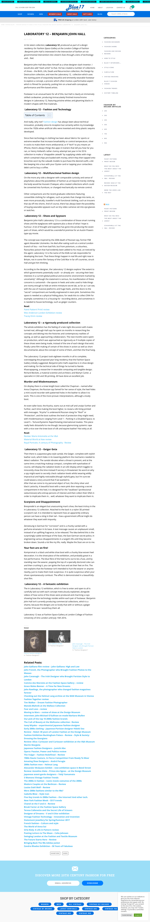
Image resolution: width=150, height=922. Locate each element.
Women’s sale (55, 14)
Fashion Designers (112, 42)
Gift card (87, 14)
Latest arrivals (68, 909)
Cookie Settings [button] (127, 915)
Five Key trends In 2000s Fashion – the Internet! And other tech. (56, 797)
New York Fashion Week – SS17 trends (43, 800)
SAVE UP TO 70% (8, 1)
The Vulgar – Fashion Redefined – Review (44, 754)
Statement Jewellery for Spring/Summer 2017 (47, 820)
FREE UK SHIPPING (50, 1)
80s (105, 138)
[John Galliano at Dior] (59, 636)
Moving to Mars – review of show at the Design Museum (52, 712)
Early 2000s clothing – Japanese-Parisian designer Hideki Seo (54, 728)
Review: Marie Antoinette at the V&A (41, 436)
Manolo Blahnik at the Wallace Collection (44, 705)
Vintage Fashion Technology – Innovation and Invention (52, 816)
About (100, 7)
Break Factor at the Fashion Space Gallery (45, 807)
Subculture (109, 72)
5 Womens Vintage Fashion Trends (41, 777)
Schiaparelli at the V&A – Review (112, 177)
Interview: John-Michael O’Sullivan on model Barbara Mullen (54, 715)
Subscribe (92, 883)
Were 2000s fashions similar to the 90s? (43, 790)
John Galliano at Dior (55, 644)
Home (92, 7)
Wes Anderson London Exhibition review (43, 312)
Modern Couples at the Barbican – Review (45, 784)
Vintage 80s (65, 913)
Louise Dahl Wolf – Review (37, 787)
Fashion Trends (110, 88)
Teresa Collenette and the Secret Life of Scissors (48, 810)
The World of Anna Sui (35, 826)
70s (105, 134)
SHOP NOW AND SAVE (88, 1)
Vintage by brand (42, 909)
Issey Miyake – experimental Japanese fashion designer (52, 725)
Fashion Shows (110, 46)
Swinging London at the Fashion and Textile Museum (50, 836)
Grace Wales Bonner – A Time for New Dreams (47, 686)
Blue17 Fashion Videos (110, 82)
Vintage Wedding (111, 77)
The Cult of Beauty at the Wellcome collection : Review (51, 722)
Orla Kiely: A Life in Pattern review (41, 829)
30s (105, 115)
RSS (107, 204)
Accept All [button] (138, 915)
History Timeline (111, 93)
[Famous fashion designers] (35, 641)
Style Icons (109, 67)
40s (105, 120)
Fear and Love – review (35, 709)
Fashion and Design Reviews (52, 24)
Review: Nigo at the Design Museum (112, 184)
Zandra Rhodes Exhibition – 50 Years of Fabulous (48, 846)
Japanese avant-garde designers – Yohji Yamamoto (49, 774)
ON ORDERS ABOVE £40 (69, 1)
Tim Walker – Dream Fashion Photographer (45, 702)
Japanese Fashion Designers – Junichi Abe (45, 748)
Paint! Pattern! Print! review (36, 309)
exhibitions (55, 853)
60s (105, 129)
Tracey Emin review (33, 316)
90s (105, 143)
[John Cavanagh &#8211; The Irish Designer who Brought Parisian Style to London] (83, 636)
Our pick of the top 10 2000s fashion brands (46, 718)
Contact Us (121, 7)
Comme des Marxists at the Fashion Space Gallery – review (53, 683)
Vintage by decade (99, 904)
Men (41, 14)
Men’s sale (72, 14)
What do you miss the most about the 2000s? (112, 168)
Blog (100, 14)
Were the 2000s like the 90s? (112, 191)
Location (109, 7)
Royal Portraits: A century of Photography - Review (47, 442)
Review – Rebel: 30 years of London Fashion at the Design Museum (57, 731)
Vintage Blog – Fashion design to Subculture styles (24, 24)
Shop (20, 14)
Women (30, 14)
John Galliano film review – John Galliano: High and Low (51, 666)
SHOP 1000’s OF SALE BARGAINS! (29, 1)
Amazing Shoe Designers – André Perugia (44, 761)
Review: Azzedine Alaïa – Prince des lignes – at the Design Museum (57, 771)
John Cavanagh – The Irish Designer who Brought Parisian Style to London (83, 646)
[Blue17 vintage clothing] (75, 8)
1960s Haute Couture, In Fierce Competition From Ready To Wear (56, 758)
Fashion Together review (36, 699)
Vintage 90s (85, 913)
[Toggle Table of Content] (48, 115)
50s (105, 124)
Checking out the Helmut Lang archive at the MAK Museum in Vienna (59, 696)
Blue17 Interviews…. (112, 63)
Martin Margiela (32, 745)
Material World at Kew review (38, 439)
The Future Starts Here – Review (40, 839)
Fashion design (50, 121)
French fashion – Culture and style (41, 823)
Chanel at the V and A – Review (39, 803)
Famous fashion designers (33, 653)
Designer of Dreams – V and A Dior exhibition (46, 813)
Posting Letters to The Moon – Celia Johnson (46, 833)
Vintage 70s (111, 909)
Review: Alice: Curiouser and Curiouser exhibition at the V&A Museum (59, 741)
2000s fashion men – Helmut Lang (41, 764)
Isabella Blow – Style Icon (36, 794)
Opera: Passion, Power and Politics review (45, 751)
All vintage (75, 904)
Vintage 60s (91, 909)
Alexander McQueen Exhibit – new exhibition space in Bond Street (57, 767)
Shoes (65, 853)
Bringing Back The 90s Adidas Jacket (42, 843)
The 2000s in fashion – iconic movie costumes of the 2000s (53, 780)
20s (105, 111)
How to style (109, 58)
